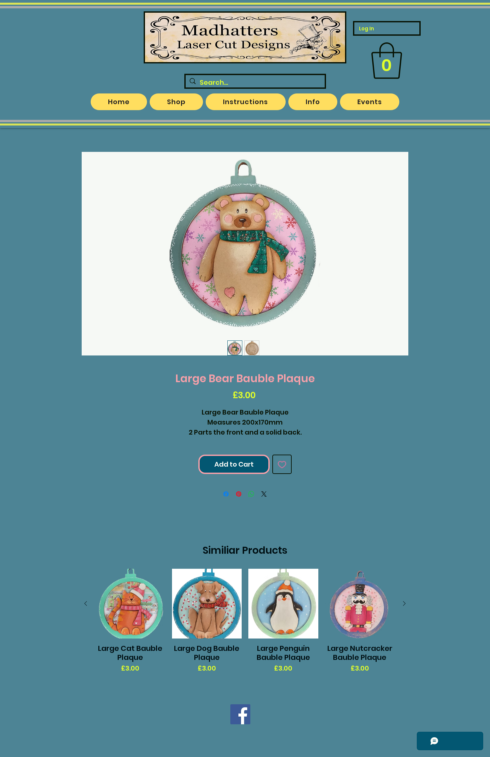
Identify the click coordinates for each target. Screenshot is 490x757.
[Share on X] (264, 494)
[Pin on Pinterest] (239, 494)
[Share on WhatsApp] (251, 494)
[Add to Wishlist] (282, 464)
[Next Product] (404, 603)
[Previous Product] (86, 603)
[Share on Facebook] (226, 494)
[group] (245, 625)
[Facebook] (240, 714)
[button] (386, 60)
